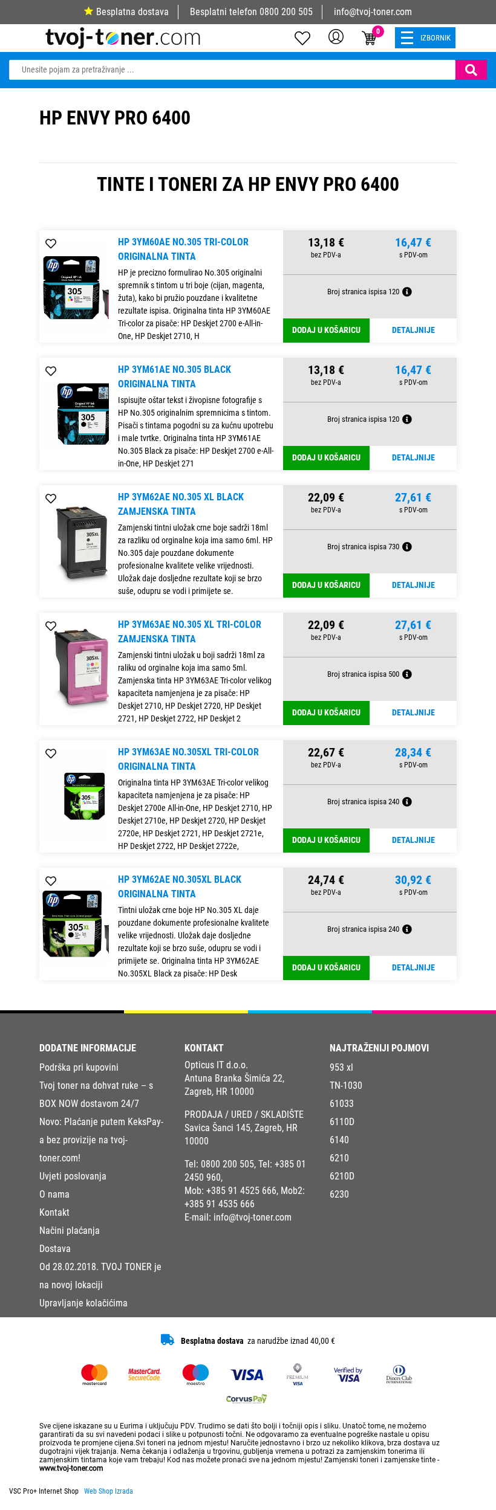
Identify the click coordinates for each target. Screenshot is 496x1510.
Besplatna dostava (132, 12)
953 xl (341, 1067)
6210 (339, 1158)
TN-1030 (346, 1085)
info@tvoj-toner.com (373, 12)
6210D (342, 1176)
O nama (54, 1194)
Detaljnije (413, 330)
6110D (342, 1122)
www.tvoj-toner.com (71, 1468)
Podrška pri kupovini (79, 1067)
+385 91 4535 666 (219, 1204)
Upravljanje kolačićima (83, 1303)
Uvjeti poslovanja (72, 1176)
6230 (339, 1194)
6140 (339, 1140)
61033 (342, 1103)
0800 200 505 (286, 12)
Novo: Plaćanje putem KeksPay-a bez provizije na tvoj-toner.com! (101, 1140)
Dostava (55, 1248)
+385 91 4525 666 (241, 1190)
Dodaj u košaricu (326, 330)
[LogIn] (336, 36)
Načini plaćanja (69, 1230)
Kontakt (54, 1212)
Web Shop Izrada (108, 1491)
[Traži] (471, 70)
